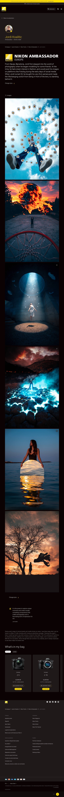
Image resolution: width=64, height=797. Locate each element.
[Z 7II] (46, 663)
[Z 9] (18, 663)
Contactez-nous (8, 785)
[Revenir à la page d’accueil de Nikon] (4, 9)
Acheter (18, 689)
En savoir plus (18, 685)
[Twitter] (55, 701)
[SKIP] (57, 794)
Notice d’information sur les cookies (51, 785)
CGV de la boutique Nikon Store (38, 785)
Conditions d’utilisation (26, 785)
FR (5, 783)
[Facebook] (53, 701)
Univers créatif (17, 39)
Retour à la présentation (9, 18)
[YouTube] (58, 701)
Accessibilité (56, 787)
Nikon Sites (12, 783)
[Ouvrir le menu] (61, 9)
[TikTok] (47, 701)
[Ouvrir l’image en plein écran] (57, 101)
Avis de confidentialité (16, 785)
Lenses (14, 651)
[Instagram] (50, 701)
